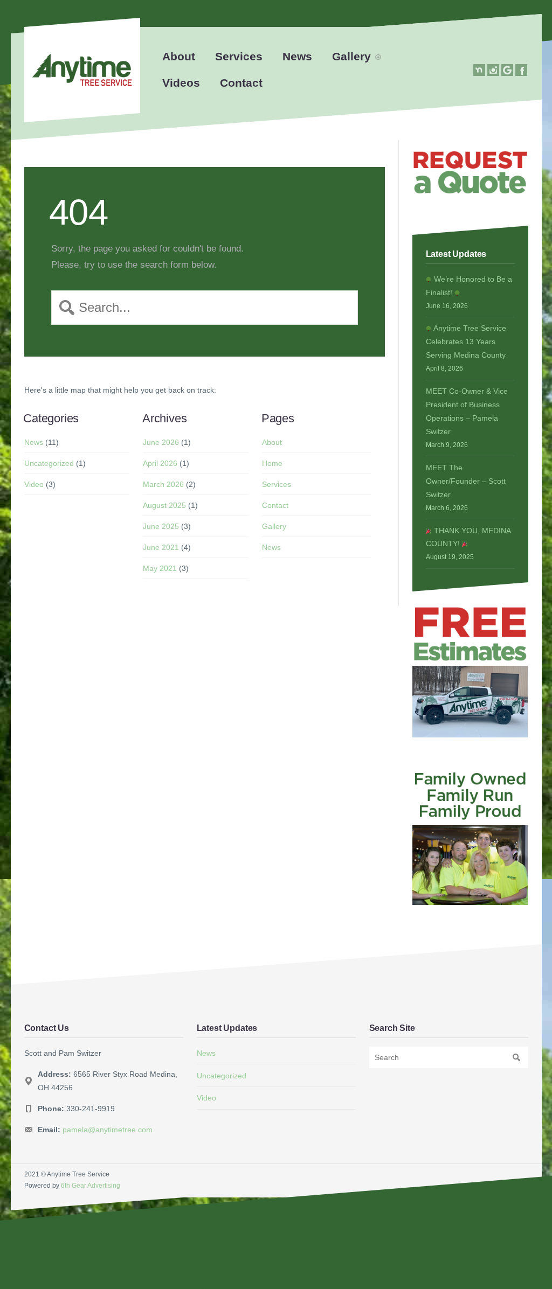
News (297, 56)
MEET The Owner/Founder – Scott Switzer (466, 481)
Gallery (351, 56)
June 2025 (161, 526)
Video (34, 484)
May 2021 (160, 568)
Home (272, 463)
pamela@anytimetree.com (108, 1129)
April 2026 (160, 463)
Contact (241, 82)
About (178, 56)
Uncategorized (49, 463)
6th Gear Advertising (90, 1185)
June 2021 (161, 547)
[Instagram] (493, 70)
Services (239, 56)
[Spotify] (479, 70)
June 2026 (161, 442)
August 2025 (164, 505)
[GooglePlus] (507, 70)
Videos (181, 82)
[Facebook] (521, 70)
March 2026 (163, 484)
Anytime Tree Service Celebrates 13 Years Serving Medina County (466, 341)
